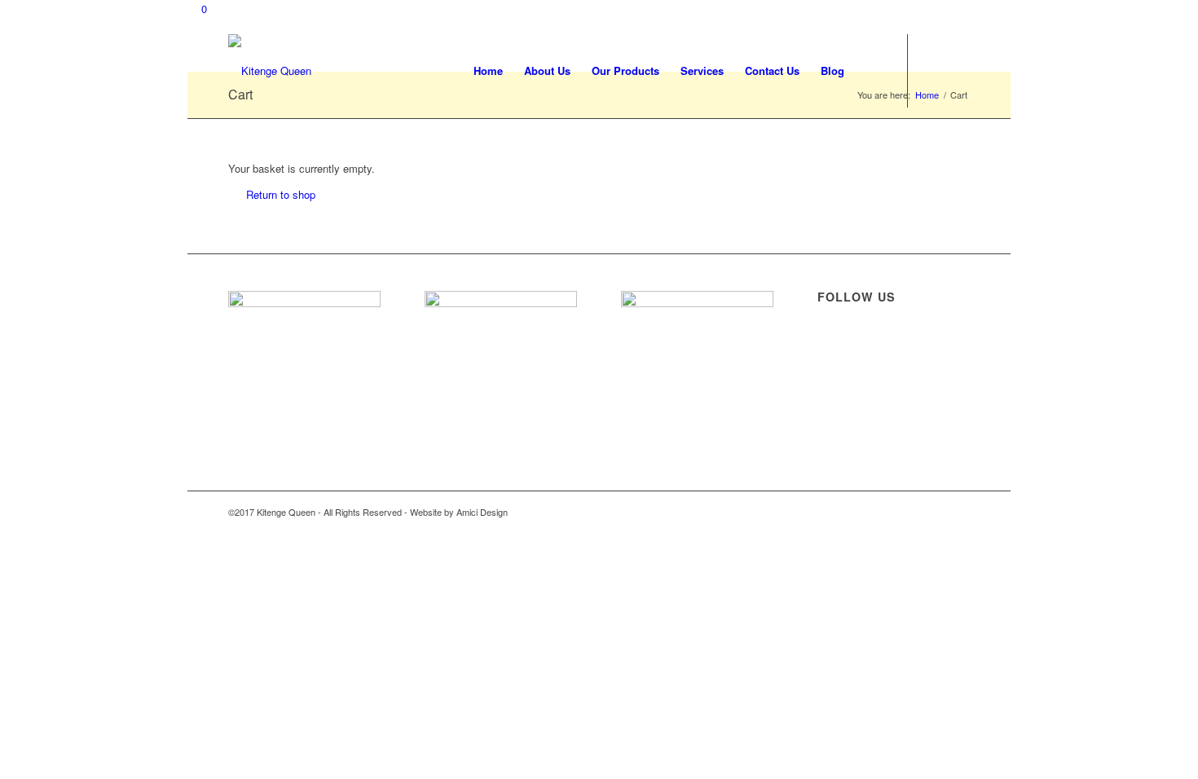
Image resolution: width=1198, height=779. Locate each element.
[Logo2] (269, 71)
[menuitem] (488, 71)
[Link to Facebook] (933, 70)
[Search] (871, 71)
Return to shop (280, 194)
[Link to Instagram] (957, 70)
